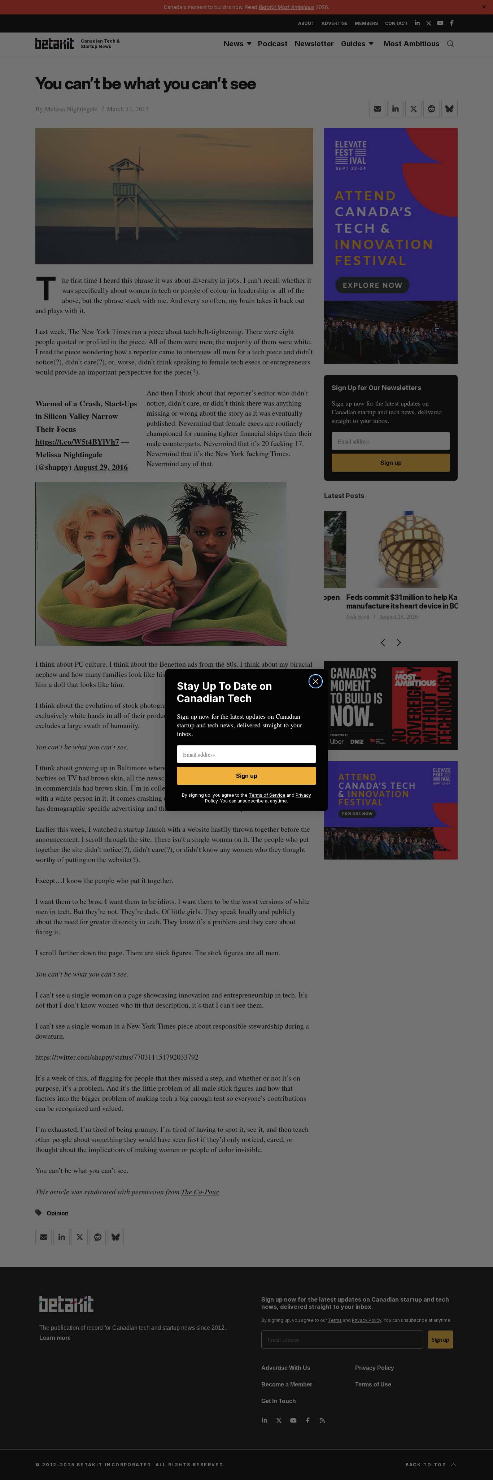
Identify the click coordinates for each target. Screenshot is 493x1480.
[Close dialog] (315, 681)
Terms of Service (267, 795)
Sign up (246, 775)
